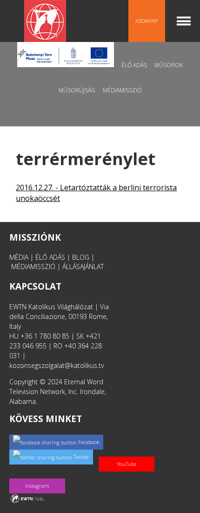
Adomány (146, 21)
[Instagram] (39, 475)
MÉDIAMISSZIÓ (33, 266)
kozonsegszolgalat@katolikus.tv (56, 365)
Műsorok (168, 65)
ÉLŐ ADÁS (50, 257)
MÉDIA (18, 257)
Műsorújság (77, 90)
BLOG (80, 257)
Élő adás (134, 65)
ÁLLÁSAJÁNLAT (83, 266)
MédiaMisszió (122, 90)
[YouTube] (128, 454)
